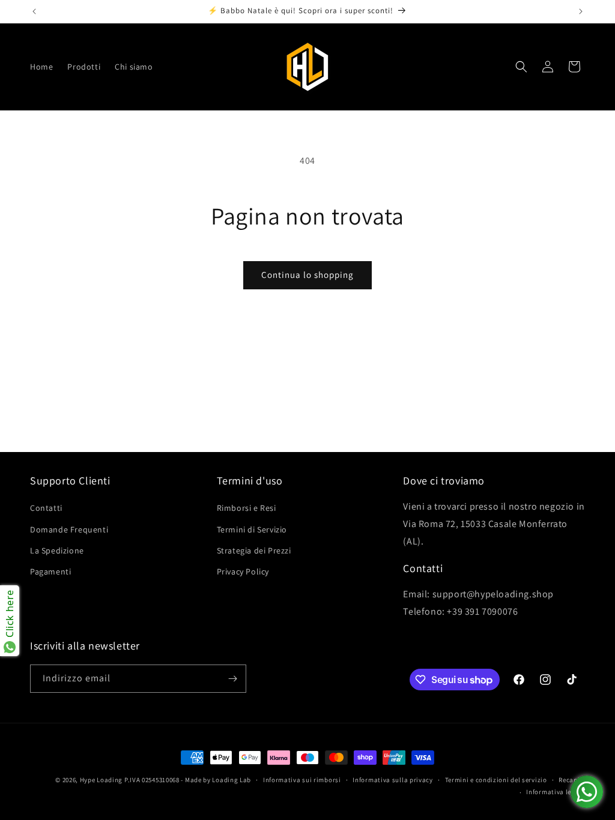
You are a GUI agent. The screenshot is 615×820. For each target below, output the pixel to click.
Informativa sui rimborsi (302, 780)
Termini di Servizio (252, 529)
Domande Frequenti (69, 529)
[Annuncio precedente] (34, 11)
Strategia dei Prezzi (254, 550)
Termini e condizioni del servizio (496, 780)
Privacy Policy (243, 571)
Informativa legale (555, 792)
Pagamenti (50, 571)
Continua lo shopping (307, 274)
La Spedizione (57, 550)
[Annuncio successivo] (581, 11)
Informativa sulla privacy (393, 780)
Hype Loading (101, 780)
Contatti (46, 507)
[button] (521, 66)
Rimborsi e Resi (246, 507)
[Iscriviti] (232, 679)
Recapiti (572, 780)
